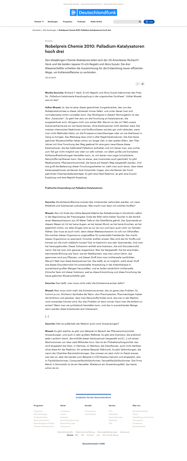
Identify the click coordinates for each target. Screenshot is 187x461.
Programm (67, 22)
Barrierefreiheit (139, 426)
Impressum (125, 432)
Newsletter (113, 414)
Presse (135, 414)
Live (151, 22)
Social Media (90, 414)
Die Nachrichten (41, 417)
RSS (110, 423)
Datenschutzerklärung (85, 432)
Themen (37, 22)
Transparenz (138, 420)
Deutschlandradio (71, 4)
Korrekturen (137, 423)
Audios (63, 414)
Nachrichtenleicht (41, 420)
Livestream (65, 411)
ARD (76, 435)
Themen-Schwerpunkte (44, 426)
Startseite (36, 30)
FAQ (110, 411)
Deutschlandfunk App (69, 420)
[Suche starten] (140, 22)
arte (98, 435)
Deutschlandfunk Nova (114, 4)
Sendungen (53, 22)
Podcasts (81, 22)
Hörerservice (90, 411)
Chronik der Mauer (111, 435)
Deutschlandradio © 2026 (93, 444)
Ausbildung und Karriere (143, 417)
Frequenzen (65, 426)
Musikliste (113, 420)
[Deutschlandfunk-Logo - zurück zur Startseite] (93, 12)
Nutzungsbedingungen (107, 432)
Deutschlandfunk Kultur (91, 4)
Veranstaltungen (116, 417)
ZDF (82, 435)
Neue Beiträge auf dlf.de (44, 423)
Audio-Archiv (96, 22)
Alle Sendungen (49, 30)
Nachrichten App (67, 423)
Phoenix (90, 435)
